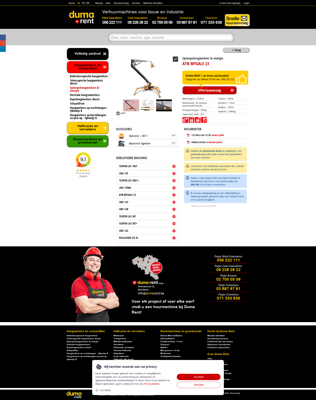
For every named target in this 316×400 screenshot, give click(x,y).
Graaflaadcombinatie (170, 356)
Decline (199, 385)
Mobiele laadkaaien (123, 342)
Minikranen (119, 336)
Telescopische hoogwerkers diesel (83, 339)
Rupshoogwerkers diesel (79, 347)
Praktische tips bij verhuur (220, 342)
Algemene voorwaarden (218, 345)
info (173, 135)
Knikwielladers (167, 339)
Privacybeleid (151, 384)
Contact (136, 3)
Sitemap (226, 379)
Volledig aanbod (88, 53)
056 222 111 (197, 184)
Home (72, 3)
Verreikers (119, 345)
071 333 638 (228, 298)
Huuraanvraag (121, 3)
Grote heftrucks (121, 356)
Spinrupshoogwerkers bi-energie (82, 342)
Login (246, 3)
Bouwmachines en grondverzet (87, 141)
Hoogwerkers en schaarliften (87, 67)
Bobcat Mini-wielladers (171, 336)
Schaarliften (72, 350)
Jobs (107, 3)
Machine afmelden (153, 3)
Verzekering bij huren (217, 339)
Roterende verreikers (124, 347)
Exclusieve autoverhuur (218, 347)
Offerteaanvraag (209, 90)
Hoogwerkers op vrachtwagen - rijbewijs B (87, 353)
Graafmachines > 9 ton (171, 342)
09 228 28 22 (228, 270)
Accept (199, 377)
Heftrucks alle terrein (124, 359)
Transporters (120, 339)
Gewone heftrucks (122, 350)
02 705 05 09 (228, 279)
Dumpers (164, 345)
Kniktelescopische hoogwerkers (82, 336)
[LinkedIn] (3, 49)
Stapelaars (119, 353)
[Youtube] (3, 43)
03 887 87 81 (228, 289)
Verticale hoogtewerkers (78, 345)
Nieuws (99, 3)
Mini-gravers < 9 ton (170, 350)
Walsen (163, 347)
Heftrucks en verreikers (87, 127)
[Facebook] (3, 37)
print (122, 113)
